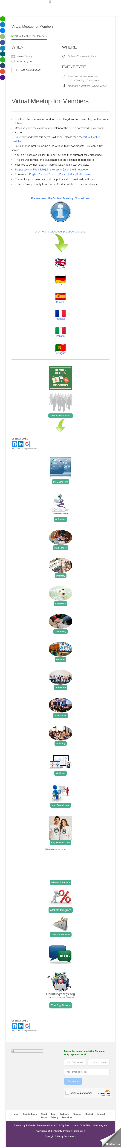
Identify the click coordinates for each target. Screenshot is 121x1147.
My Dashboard (60, 482)
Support (101, 1114)
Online (94, 85)
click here (17, 123)
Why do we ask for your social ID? (25, 449)
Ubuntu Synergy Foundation (69, 1131)
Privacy (54, 1117)
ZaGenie (30, 1125)
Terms (44, 1117)
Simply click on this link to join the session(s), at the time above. (51, 169)
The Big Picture (60, 1005)
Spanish (53, 174)
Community (60, 631)
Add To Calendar (30, 70)
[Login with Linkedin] (20, 444)
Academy (60, 743)
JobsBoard (60, 687)
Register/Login (30, 1114)
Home (15, 1114)
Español (60, 301)
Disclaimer (67, 1117)
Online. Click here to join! (82, 56)
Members (84, 85)
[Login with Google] (27, 444)
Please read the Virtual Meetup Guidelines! (60, 198)
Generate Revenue (60, 934)
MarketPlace (60, 547)
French (63, 174)
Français (60, 318)
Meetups (73, 76)
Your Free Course (60, 805)
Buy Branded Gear (60, 842)
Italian (71, 174)
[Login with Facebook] (14, 444)
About (44, 1114)
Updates (77, 1114)
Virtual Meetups (88, 76)
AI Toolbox (60, 519)
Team (53, 1114)
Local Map (60, 603)
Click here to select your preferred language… (60, 231)
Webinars (60, 773)
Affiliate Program (60, 910)
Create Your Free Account (61, 416)
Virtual (103, 85)
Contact (89, 1114)
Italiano (60, 335)
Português (60, 353)
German (43, 174)
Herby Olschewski (66, 1136)
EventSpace (60, 715)
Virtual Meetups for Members (85, 80)
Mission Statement (60, 882)
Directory (60, 575)
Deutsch (60, 284)
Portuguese (83, 174)
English (33, 174)
